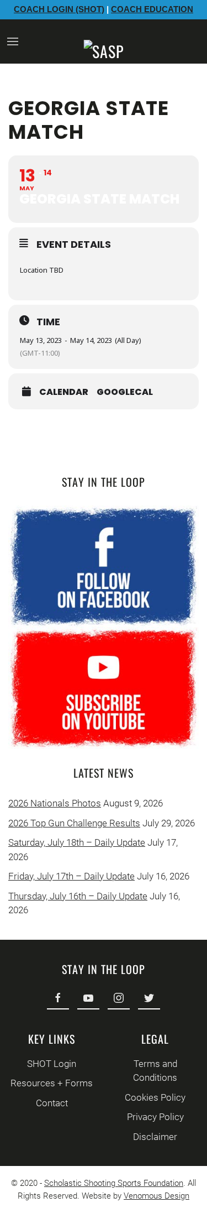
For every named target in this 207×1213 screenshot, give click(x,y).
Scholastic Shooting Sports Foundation (113, 1183)
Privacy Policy (155, 1116)
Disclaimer (155, 1136)
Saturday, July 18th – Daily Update (76, 842)
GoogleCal (125, 392)
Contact (52, 1102)
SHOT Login (51, 1063)
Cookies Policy (155, 1097)
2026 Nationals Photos (54, 803)
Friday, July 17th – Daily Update (71, 876)
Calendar (63, 392)
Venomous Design (156, 1196)
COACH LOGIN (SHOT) (59, 9)
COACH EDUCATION (152, 9)
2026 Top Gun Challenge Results (74, 823)
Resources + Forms (51, 1083)
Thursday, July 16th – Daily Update (77, 896)
